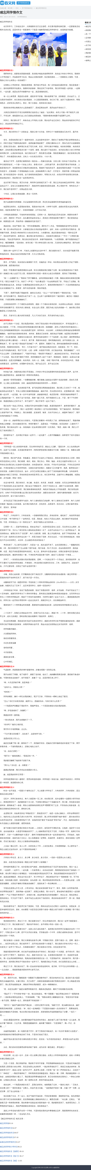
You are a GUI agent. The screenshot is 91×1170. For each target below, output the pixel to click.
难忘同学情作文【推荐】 (10, 1151)
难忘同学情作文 (6, 1128)
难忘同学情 (4, 1123)
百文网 (10, 8)
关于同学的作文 (23, 3)
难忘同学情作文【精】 (9, 1161)
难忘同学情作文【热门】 (10, 1156)
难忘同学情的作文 (7, 1133)
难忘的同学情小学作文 (9, 1147)
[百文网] (8, 2)
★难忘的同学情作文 (8, 1142)
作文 (17, 8)
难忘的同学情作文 (7, 1137)
